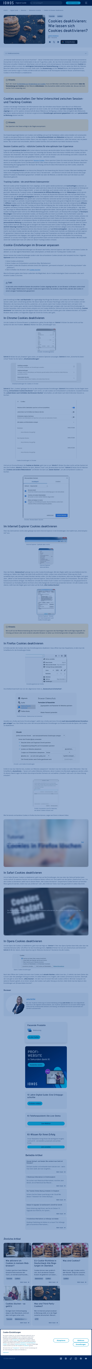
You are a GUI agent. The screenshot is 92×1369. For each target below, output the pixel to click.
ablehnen (26, 1345)
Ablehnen (80, 1340)
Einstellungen (16, 1340)
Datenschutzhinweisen (20, 1344)
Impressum (6, 1352)
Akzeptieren (16, 1348)
